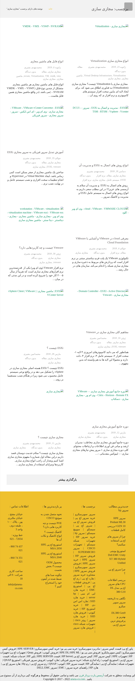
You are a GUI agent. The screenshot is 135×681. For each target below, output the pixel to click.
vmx (59, 76)
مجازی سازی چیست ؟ (50, 437)
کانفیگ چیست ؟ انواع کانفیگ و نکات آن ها (51, 536)
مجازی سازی (114, 78)
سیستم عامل (113, 180)
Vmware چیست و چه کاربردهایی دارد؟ (41, 247)
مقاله (79, 67)
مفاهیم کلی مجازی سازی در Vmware (107, 332)
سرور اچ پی (84, 525)
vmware (57, 166)
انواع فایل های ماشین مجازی (46, 61)
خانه (50, 9)
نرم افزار (100, 175)
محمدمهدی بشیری (97, 67)
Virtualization (119, 75)
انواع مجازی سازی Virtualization (109, 60)
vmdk (52, 76)
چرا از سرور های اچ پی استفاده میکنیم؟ (116, 540)
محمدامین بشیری (98, 338)
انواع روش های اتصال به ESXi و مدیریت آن (103, 165)
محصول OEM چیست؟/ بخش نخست (54, 566)
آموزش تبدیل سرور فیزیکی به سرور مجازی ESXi (35, 152)
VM (47, 76)
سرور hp (80, 533)
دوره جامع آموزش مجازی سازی (110, 426)
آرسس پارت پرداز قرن (91, 675)
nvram (27, 76)
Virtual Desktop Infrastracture (98, 75)
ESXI (123, 180)
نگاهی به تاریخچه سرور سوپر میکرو (116, 602)
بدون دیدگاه (120, 71)
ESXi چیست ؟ (55, 348)
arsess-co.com (77, 679)
